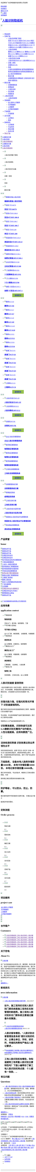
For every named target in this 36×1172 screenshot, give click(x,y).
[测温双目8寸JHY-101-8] (12, 238)
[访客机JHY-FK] (9, 421)
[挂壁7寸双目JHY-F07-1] (12, 286)
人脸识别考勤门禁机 (14, 38)
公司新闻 (11, 124)
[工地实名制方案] (10, 500)
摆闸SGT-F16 (19, 54)
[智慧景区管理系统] (11, 445)
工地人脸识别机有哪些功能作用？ (15, 1001)
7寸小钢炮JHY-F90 (11, 283)
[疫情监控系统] (9, 492)
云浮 (32, 1147)
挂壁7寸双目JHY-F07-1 (13, 291)
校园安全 (14, 80)
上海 (16, 1145)
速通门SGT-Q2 (13, 56)
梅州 (25, 1147)
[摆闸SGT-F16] (9, 342)
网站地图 (4, 6)
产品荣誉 (7, 111)
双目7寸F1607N (13, 40)
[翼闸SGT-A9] (9, 318)
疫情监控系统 (9, 497)
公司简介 (11, 118)
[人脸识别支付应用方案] (12, 509)
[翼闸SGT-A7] (9, 310)
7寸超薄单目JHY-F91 (12, 274)
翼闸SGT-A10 (9, 330)
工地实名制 (27, 78)
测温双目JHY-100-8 (12, 250)
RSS (23, 1116)
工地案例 (11, 107)
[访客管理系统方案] (11, 484)
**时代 (13, 1143)
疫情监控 (20, 78)
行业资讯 (11, 127)
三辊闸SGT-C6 (22, 56)
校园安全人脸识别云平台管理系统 (17, 521)
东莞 (18, 1147)
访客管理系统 (12, 78)
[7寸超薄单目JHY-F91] (11, 270)
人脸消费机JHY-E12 (28, 60)
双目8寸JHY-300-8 (24, 40)
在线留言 (4, 8)
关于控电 (7, 116)
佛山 (29, 1145)
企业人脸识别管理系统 (13, 441)
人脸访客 (22, 1141)
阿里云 (10, 1114)
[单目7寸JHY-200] (10, 229)
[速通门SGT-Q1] (9, 350)
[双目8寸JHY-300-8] (11, 213)
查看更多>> (4, 983)
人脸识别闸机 (12, 49)
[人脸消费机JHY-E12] (11, 406)
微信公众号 (4, 11)
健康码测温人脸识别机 (13, 201)
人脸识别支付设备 (14, 58)
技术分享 (11, 131)
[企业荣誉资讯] (13, 601)
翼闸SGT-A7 (21, 51)
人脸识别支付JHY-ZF (15, 60)
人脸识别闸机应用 (10, 1093)
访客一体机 (12, 62)
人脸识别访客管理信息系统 (13, 1028)
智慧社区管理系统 (14, 71)
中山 (33, 1145)
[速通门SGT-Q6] (9, 375)
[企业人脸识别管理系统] (12, 436)
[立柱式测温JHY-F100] (11, 262)
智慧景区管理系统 (26, 71)
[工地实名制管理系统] (11, 469)
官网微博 (4, 15)
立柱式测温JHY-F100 (25, 45)
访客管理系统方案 (11, 488)
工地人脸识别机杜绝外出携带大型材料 (17, 1104)
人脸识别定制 (8, 96)
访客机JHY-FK (13, 65)
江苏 (9, 1145)
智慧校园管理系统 (28, 69)
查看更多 (18, 295)
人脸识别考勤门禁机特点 (12, 1097)
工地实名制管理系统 (14, 69)
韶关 (22, 1147)
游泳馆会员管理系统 (12, 529)
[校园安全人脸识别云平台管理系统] (16, 517)
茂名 (15, 1147)
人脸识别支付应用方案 (13, 513)
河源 (8, 1147)
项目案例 (7, 100)
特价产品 (7, 133)
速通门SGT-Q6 (10, 379)
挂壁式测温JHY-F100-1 (13, 258)
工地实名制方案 (10, 505)
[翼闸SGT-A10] (9, 326)
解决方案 (11, 76)
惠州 (2, 1147)
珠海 (5, 1147)
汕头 (12, 1147)
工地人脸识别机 (13, 1141)
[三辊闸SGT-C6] (9, 383)
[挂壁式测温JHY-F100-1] (12, 254)
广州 (26, 1145)
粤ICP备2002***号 (18, 1139)
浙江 (23, 1145)
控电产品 (7, 36)
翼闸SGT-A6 (12, 51)
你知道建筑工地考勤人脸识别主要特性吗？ (18, 1052)
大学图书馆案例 (13, 109)
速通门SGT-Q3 (10, 371)
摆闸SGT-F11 (9, 338)
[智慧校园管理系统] (11, 461)
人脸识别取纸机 (6, 1150)
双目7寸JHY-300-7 (11, 226)
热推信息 (4, 1116)
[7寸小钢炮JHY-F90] (11, 278)
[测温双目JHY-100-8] (11, 246)
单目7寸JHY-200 (10, 234)
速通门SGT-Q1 (29, 54)
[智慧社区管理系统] (11, 453)
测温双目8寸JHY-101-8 (22, 43)
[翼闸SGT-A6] (9, 301)
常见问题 (11, 129)
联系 (9, 120)
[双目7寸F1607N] (10, 205)
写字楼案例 (12, 104)
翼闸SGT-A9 (29, 51)
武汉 (13, 1145)
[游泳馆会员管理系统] (11, 525)
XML (26, 1116)
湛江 (28, 1147)
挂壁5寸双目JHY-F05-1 (25, 47)
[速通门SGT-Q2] (9, 358)
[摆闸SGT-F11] (9, 334)
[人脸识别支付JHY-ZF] (12, 398)
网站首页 (7, 34)
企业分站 (11, 1116)
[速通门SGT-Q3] (9, 367)
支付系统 (11, 91)
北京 (19, 1145)
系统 (9, 67)
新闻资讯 (7, 122)
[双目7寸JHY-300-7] (11, 221)
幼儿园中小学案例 (14, 102)
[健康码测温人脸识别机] (12, 197)
